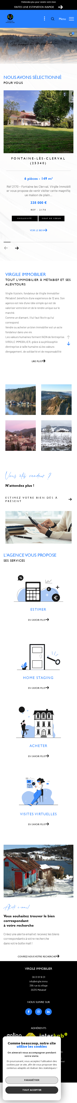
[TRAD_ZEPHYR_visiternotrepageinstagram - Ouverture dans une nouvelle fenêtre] (38, 1011)
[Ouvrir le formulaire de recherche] (53, 19)
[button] (16, 248)
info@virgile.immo (38, 981)
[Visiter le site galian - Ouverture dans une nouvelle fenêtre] (14, 1036)
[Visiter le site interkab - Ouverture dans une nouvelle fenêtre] (54, 1035)
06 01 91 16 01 (38, 977)
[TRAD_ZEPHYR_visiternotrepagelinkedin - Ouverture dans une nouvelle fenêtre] (48, 1011)
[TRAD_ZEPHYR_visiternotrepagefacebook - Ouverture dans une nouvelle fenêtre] (28, 1011)
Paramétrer (31, 1080)
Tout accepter (31, 1090)
